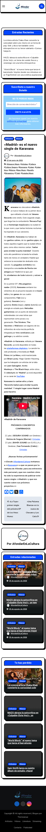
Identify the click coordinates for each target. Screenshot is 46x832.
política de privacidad (17, 121)
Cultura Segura (11, 167)
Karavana (23, 167)
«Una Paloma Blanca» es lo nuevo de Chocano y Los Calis (32, 509)
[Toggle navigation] (4, 6)
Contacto (17, 827)
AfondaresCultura (21, 461)
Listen (31, 167)
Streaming (9, 173)
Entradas (36, 439)
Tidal (17, 173)
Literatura (26, 821)
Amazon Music (14, 164)
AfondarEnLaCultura (22, 155)
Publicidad (27, 827)
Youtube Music (27, 173)
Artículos (9, 138)
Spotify (30, 170)
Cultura (33, 164)
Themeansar (23, 817)
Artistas (24, 164)
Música (19, 138)
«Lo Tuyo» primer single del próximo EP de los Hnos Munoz (14, 509)
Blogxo (35, 813)
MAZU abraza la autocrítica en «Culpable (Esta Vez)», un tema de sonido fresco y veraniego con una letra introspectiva (21, 60)
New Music (21, 170)
